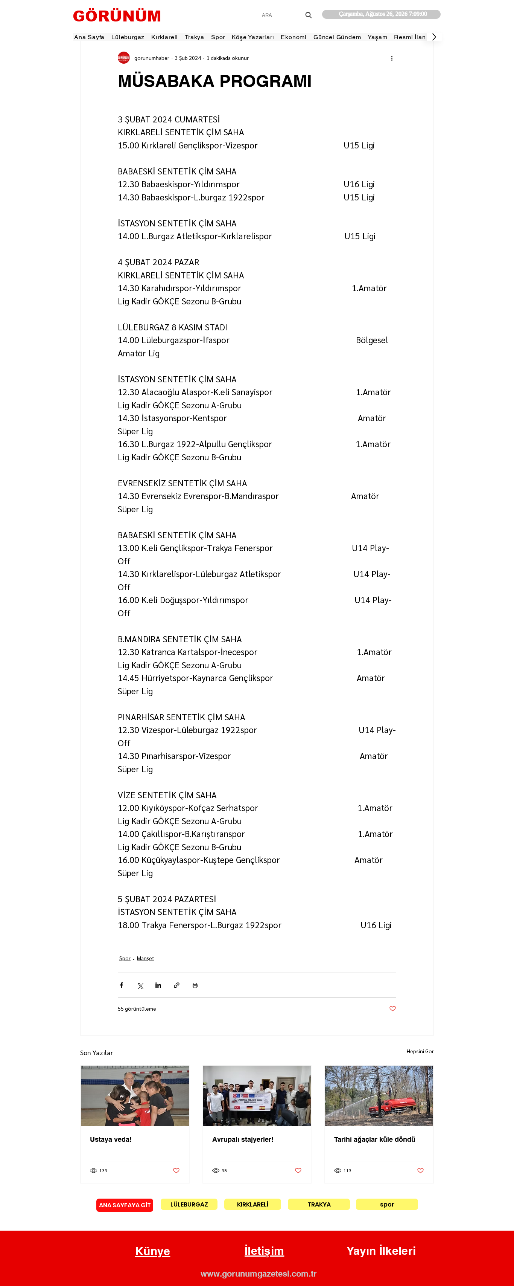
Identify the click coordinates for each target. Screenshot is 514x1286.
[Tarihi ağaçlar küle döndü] (379, 1096)
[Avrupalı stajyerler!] (257, 1096)
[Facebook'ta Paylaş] (121, 985)
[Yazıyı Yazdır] (195, 985)
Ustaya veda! (111, 1139)
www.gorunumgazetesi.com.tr (259, 1273)
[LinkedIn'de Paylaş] (158, 985)
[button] (152, 1251)
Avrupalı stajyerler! (243, 1139)
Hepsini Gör (420, 1051)
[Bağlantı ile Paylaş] (176, 985)
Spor (125, 958)
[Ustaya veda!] (135, 1096)
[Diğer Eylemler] (391, 57)
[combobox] (287, 15)
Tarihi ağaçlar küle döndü (374, 1139)
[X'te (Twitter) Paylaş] (139, 985)
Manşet (145, 958)
